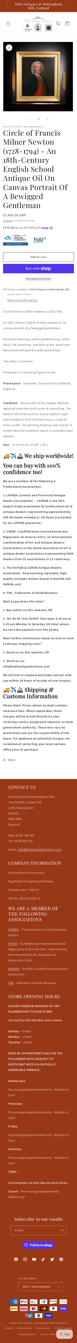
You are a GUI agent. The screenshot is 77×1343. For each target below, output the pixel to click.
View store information (22, 300)
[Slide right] (47, 119)
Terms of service (63, 1328)
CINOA (13, 944)
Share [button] (11, 760)
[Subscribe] (62, 1230)
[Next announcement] (69, 5)
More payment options (38, 278)
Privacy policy (43, 1328)
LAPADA (13, 929)
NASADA (14, 969)
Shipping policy (27, 1334)
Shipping (7, 220)
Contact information (51, 1334)
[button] (8, 23)
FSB (11, 983)
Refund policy (24, 1328)
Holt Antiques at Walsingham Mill (36, 1323)
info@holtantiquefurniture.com (39, 849)
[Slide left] (29, 119)
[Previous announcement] (7, 5)
